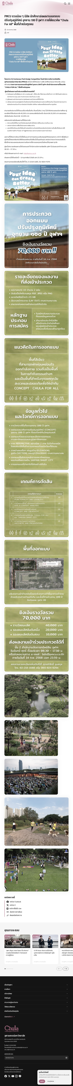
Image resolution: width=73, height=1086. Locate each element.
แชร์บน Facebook (15, 902)
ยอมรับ (42, 1081)
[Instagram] (16, 1076)
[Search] (65, 3)
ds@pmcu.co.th (30, 153)
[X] (9, 1076)
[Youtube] (13, 1076)
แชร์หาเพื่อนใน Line (15, 909)
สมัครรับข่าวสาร (8, 1054)
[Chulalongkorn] (7, 3)
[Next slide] (66, 969)
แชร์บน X (12, 905)
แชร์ (8, 32)
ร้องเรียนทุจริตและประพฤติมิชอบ (12, 1072)
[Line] (20, 1076)
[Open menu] (69, 3)
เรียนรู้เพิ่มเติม (50, 1081)
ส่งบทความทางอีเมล (16, 912)
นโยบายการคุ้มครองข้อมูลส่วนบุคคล (13, 1069)
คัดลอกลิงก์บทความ (16, 915)
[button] (6, 968)
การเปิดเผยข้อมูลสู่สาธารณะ (11, 1067)
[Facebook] (5, 1076)
